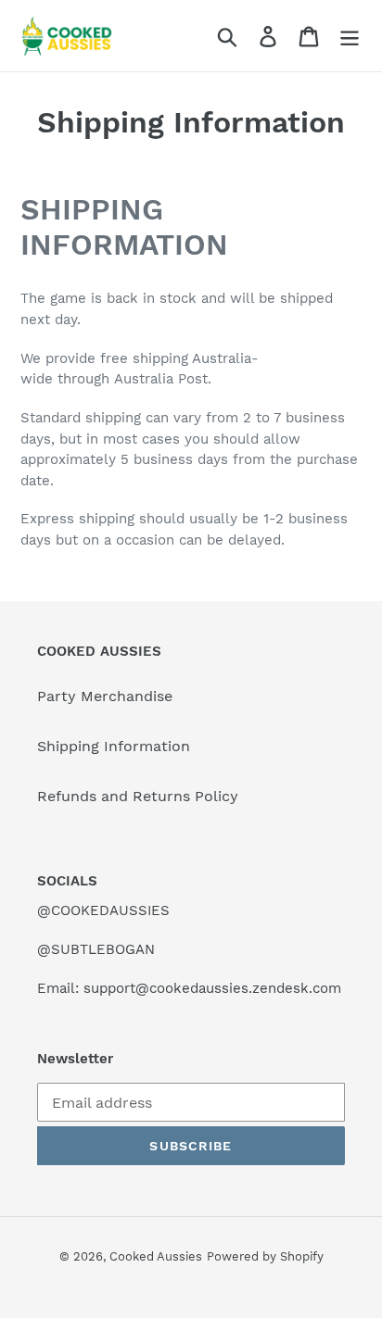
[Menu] (349, 35)
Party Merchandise (104, 696)
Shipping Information (113, 746)
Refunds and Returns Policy (137, 796)
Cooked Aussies (155, 1256)
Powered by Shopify (265, 1256)
